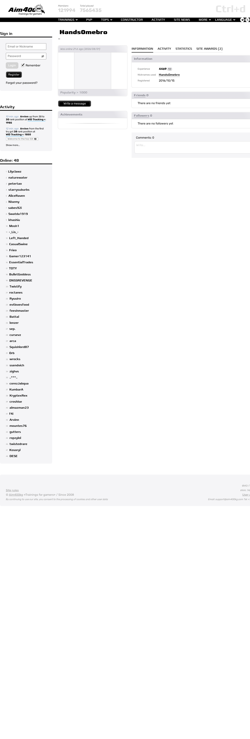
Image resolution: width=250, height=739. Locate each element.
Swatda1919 (18, 214)
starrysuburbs (18, 190)
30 (7, 119)
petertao (15, 184)
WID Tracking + (36, 119)
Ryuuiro (15, 298)
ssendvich (17, 365)
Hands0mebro (83, 32)
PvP (89, 20)
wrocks (15, 359)
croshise (16, 402)
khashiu (14, 220)
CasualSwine (18, 244)
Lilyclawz (14, 171)
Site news (182, 20)
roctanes (16, 292)
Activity (158, 20)
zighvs (14, 371)
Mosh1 (14, 226)
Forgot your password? (22, 83)
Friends (139, 95)
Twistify (16, 286)
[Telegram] (242, 20)
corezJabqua (19, 383)
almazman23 (19, 408)
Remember (33, 65)
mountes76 (18, 426)
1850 (28, 134)
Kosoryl (14, 450)
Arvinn (24, 116)
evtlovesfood (19, 305)
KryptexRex (18, 395)
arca (13, 341)
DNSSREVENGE (20, 280)
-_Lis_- (13, 232)
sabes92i (15, 208)
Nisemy (13, 202)
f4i (11, 414)
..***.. (13, 377)
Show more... (13, 145)
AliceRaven (16, 196)
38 (15, 131)
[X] (247, 20)
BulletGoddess (20, 274)
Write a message (75, 103)
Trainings (66, 20)
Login (12, 65)
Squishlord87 (19, 347)
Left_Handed (19, 238)
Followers (141, 116)
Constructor (132, 20)
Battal (14, 317)
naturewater (17, 177)
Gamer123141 (20, 256)
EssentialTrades (21, 262)
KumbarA (16, 389)
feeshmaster (19, 311)
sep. (12, 329)
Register (14, 74)
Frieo (13, 250)
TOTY (13, 268)
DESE (14, 456)
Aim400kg (16, 494)
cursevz (15, 335)
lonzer (14, 323)
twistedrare (18, 444)
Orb (11, 353)
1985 (9, 122)
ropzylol (15, 438)
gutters (15, 432)
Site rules (12, 490)
